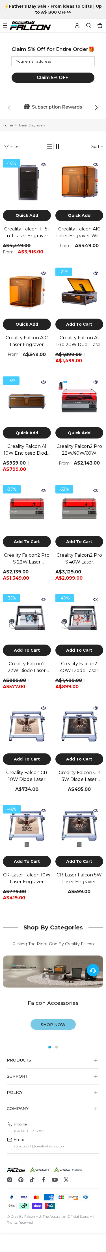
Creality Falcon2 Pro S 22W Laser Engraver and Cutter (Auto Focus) (27, 558)
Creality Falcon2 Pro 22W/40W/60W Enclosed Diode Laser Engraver (79, 450)
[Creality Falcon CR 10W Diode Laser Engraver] (27, 726)
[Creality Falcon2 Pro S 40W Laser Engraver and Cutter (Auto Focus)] (79, 509)
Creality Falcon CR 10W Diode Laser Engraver (26, 776)
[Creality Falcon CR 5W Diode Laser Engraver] (79, 726)
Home (8, 125)
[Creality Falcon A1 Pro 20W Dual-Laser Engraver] (79, 292)
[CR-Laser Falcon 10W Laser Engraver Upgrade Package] (27, 829)
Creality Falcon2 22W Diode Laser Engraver (27, 667)
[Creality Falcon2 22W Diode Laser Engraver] (27, 618)
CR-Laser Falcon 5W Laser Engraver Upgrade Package (79, 878)
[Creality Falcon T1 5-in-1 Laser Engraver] (27, 183)
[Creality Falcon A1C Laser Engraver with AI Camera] (79, 183)
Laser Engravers (32, 125)
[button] (49, 146)
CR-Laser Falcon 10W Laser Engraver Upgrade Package (27, 878)
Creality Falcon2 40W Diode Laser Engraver (79, 667)
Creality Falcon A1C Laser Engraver (27, 341)
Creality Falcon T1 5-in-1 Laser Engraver (26, 232)
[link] (53, 107)
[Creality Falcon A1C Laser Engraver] (27, 292)
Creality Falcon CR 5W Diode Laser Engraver (79, 776)
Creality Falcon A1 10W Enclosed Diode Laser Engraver (27, 450)
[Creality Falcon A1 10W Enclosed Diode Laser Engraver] (27, 400)
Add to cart (79, 324)
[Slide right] (96, 108)
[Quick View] (45, 164)
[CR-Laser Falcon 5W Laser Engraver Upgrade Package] (79, 829)
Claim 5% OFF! (53, 77)
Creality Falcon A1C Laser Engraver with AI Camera (79, 232)
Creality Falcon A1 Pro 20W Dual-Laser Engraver (79, 341)
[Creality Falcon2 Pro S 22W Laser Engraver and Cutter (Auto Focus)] (27, 509)
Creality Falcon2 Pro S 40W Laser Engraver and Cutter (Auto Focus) (79, 558)
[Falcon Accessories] (53, 972)
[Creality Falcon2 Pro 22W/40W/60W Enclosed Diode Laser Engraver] (79, 400)
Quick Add (27, 215)
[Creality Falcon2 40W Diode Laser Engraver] (79, 618)
